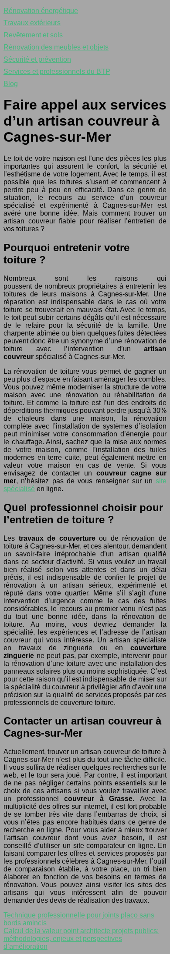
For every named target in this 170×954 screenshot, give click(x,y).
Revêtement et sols (33, 35)
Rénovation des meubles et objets (56, 47)
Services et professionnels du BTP (56, 71)
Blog (10, 83)
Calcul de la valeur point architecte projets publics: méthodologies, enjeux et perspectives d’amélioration (81, 938)
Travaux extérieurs (32, 23)
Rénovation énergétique (40, 10)
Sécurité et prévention (37, 59)
